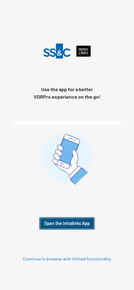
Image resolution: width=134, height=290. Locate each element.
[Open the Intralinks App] (67, 51)
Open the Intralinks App (67, 223)
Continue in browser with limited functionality (67, 259)
